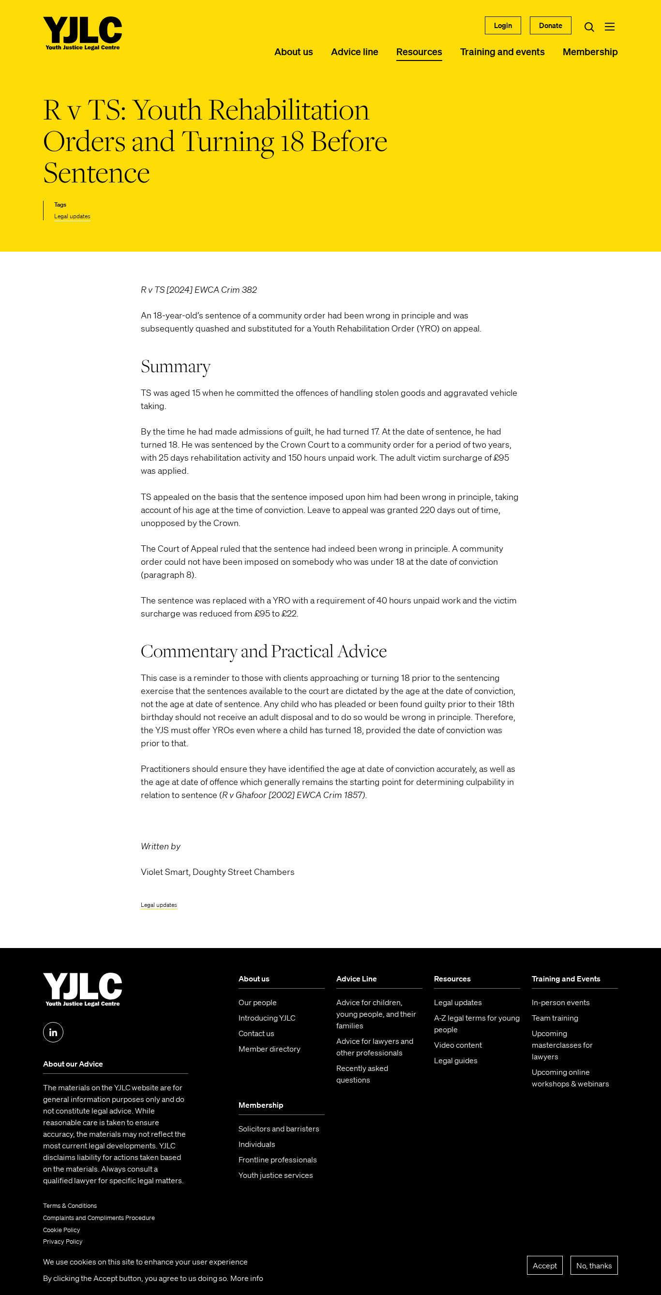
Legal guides (456, 1060)
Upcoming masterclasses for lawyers (562, 1044)
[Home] (82, 33)
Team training (555, 1018)
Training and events (502, 51)
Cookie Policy (61, 1230)
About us (293, 51)
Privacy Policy (63, 1241)
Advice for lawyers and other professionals (374, 1046)
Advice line (354, 51)
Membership (590, 51)
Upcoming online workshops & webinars (570, 1077)
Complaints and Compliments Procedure (99, 1218)
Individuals (257, 1144)
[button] (609, 26)
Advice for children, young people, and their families (376, 1013)
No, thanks (594, 1265)
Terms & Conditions (70, 1206)
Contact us (256, 1033)
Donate (550, 25)
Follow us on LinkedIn (53, 1032)
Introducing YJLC (267, 1018)
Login (503, 25)
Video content (458, 1045)
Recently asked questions (362, 1073)
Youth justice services (276, 1175)
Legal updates (72, 216)
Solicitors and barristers (279, 1128)
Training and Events (566, 978)
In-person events (561, 1002)
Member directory (269, 1049)
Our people (258, 1002)
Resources (419, 51)
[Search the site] (589, 26)
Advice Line (356, 978)
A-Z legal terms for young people (477, 1023)
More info (246, 1278)
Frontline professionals (278, 1159)
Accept (545, 1265)
